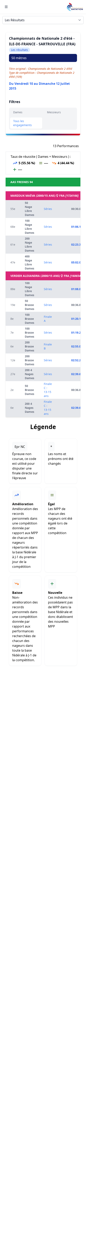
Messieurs (54, 112)
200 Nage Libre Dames (29, 244)
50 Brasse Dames (29, 305)
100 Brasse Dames (29, 319)
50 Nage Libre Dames (29, 209)
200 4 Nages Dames (29, 374)
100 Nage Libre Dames (29, 227)
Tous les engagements (22, 123)
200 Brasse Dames (29, 346)
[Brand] (75, 7)
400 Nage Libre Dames (29, 262)
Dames (17, 112)
